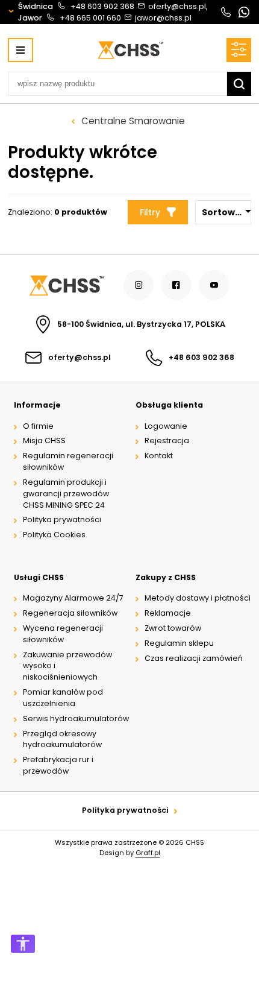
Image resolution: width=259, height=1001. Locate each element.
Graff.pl (148, 852)
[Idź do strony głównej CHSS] (66, 285)
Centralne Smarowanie (133, 121)
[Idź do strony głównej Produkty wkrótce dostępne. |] (129, 50)
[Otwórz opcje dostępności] (23, 944)
